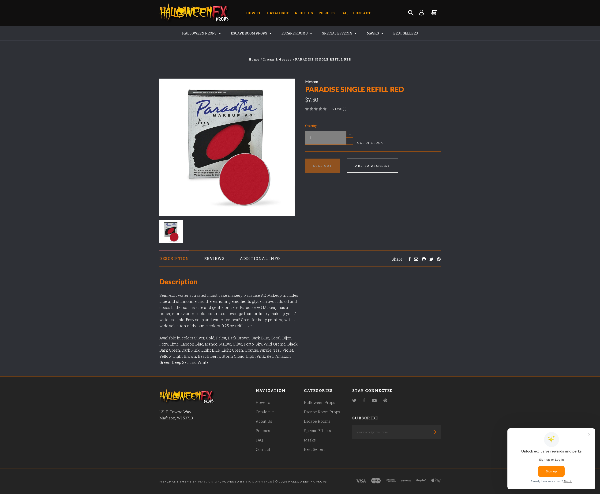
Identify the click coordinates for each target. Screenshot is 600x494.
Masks (373, 33)
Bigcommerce (259, 481)
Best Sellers (405, 33)
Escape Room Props (249, 33)
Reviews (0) (337, 109)
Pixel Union (209, 481)
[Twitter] (354, 400)
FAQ (344, 13)
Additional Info (260, 258)
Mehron (311, 81)
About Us (303, 13)
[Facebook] (364, 400)
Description (174, 258)
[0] (434, 12)
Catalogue (278, 13)
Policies (327, 13)
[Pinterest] (385, 400)
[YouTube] (374, 400)
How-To (254, 13)
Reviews (214, 258)
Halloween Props (199, 33)
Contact (362, 13)
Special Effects (337, 33)
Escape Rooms (294, 33)
